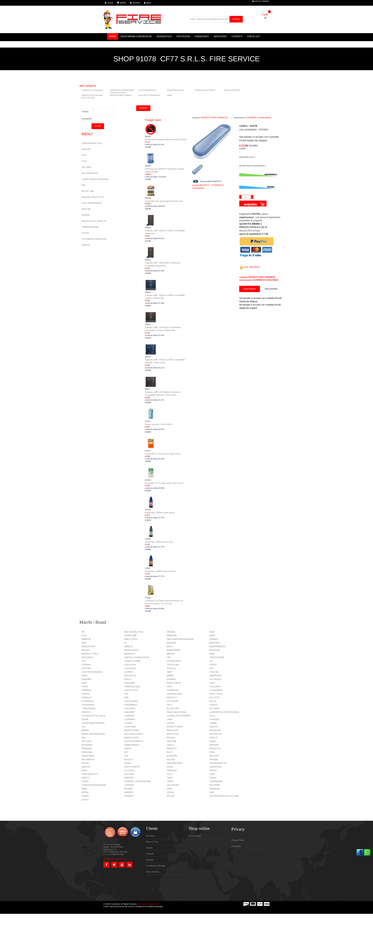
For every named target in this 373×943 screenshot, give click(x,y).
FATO (169, 686)
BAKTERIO (215, 643)
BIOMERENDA (173, 650)
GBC (126, 697)
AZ (125, 643)
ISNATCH (86, 712)
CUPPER (128, 672)
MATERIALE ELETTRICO (205, 90)
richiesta (243, 347)
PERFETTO (215, 748)
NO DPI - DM (88, 191)
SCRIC (170, 767)
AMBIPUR (86, 639)
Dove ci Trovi (152, 842)
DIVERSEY (87, 679)
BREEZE (171, 654)
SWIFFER (128, 778)
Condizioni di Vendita (155, 866)
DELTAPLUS (130, 675)
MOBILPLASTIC (131, 737)
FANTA (85, 686)
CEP (169, 657)
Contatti (237, 36)
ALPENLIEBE (130, 635)
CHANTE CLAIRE (132, 661)
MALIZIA (214, 726)
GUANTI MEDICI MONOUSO (95, 179)
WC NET (171, 796)
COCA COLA (130, 664)
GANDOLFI (87, 697)
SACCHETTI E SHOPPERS (149, 95)
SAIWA (127, 763)
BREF (212, 654)
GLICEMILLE (88, 701)
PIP (125, 752)
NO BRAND (87, 745)
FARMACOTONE (132, 686)
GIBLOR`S (172, 697)
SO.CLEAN (129, 770)
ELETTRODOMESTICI (147, 90)
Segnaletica (164, 36)
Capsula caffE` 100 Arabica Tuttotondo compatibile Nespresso (163, 263)
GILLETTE (214, 697)
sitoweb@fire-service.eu (114, 859)
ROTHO (85, 763)
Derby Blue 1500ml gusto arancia (160, 569)
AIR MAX (171, 632)
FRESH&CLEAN (174, 694)
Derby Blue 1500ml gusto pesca (159, 511)
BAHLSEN (171, 643)
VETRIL (85, 792)
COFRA (213, 664)
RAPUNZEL (172, 756)
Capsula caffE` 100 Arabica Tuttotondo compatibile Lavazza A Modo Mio (163, 327)
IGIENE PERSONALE (175, 90)
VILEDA (170, 792)
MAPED (85, 730)
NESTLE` (214, 737)
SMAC (84, 770)
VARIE (169, 95)
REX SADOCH (88, 759)
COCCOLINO (173, 664)
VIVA (212, 792)
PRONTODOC (88, 756)
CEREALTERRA (217, 657)
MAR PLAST (172, 730)
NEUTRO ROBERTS (133, 741)
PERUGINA (87, 752)
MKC (84, 737)
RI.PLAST (128, 759)
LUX (84, 726)
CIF (211, 661)
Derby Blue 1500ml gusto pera (159, 540)
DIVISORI (86, 149)
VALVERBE (215, 785)
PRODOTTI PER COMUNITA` (214, 117)
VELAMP (128, 788)
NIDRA (213, 741)
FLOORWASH (216, 690)
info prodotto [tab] (271, 289)
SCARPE (86, 215)
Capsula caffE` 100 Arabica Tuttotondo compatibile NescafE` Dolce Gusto (163, 392)
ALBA (212, 632)
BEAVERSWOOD (217, 646)
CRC (212, 668)
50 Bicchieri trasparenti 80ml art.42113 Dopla (165, 138)
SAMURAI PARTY (175, 763)
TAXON (213, 778)
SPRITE (213, 770)
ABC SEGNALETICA (133, 632)
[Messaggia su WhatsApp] (367, 852)
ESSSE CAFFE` (174, 683)
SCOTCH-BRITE (132, 767)
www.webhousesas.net (148, 904)
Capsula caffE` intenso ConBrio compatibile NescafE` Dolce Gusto (165, 360)
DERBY (170, 675)
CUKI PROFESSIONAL (92, 672)
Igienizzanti (202, 36)
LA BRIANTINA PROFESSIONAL (224, 712)
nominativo (243, 320)
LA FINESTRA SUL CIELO (93, 716)
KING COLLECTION (176, 712)
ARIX (84, 643)
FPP (126, 694)
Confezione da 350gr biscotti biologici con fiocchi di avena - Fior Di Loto (164, 601)
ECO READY (215, 679)
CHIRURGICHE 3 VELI (92, 143)
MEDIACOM (215, 730)
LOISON (128, 723)
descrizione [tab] (250, 289)
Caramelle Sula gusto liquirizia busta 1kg (163, 199)
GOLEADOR (172, 701)
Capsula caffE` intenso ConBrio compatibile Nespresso (165, 230)
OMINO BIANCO (132, 745)
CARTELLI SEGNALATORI (136, 657)
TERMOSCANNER (90, 227)
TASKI (170, 778)
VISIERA (85, 245)
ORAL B (170, 745)
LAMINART (129, 716)
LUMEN (213, 723)
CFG (84, 661)
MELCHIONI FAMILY (133, 734)
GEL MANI (86, 167)
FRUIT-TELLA (216, 694)
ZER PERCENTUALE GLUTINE (224, 796)
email (241, 334)
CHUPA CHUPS (174, 661)
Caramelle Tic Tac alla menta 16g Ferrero (164, 481)
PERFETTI (172, 748)
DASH (84, 675)
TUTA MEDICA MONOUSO (94, 239)
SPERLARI (172, 770)
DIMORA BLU (216, 675)
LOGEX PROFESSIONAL (93, 723)
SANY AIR (86, 209)
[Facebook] (360, 852)
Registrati (220, 36)
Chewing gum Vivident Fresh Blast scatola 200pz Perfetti (164, 169)
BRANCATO (129, 654)
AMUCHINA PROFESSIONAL (180, 639)
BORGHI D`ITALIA (90, 654)
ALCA (84, 635)
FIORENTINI (172, 690)
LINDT (170, 719)
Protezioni (183, 36)
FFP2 (84, 155)
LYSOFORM (130, 726)
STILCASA (129, 774)
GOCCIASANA (131, 701)
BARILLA (128, 646)
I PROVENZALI (89, 708)
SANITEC (86, 767)
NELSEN (171, 737)
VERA (169, 788)
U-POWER (129, 785)
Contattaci (236, 846)
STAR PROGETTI (90, 774)
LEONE (85, 719)
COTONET (87, 668)
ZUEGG (85, 799)
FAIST (212, 683)
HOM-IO (213, 705)
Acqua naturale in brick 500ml (158, 422)
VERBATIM (215, 788)
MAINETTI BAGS (175, 726)
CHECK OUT (253, 36)
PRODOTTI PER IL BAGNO (121, 95)
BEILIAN (85, 650)
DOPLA (127, 679)
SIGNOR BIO (216, 767)
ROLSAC (171, 759)
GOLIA (213, 701)
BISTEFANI (215, 650)
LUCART (171, 723)
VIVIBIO (85, 796)
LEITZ (212, 716)
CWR (169, 672)
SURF (212, 774)
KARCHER (129, 712)
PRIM (212, 752)
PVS (126, 756)
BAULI (170, 646)
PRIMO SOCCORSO (232, 90)
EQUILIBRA (129, 683)
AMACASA (172, 635)
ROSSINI (214, 759)
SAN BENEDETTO (218, 763)
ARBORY (214, 639)
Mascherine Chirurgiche (136, 36)
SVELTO (85, 778)
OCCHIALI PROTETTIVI (93, 197)
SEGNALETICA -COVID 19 (94, 221)
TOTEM (85, 233)
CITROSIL (86, 664)
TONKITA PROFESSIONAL (94, 785)
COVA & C (171, 668)
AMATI (213, 635)
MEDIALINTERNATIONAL (93, 734)
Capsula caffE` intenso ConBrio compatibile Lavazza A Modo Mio (165, 295)
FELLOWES (215, 686)
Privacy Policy (237, 840)
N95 (83, 185)
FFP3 (84, 161)
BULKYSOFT (88, 657)
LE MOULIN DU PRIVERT (179, 716)
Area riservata (152, 871)
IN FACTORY (173, 708)
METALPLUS (173, 734)
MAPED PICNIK (131, 730)
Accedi (149, 848)
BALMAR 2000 (88, 646)
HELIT (170, 705)
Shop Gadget (195, 836)
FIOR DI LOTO (131, 690)
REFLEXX (214, 756)
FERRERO (87, 690)
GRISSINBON (130, 705)
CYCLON (214, 672)
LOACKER (214, 719)
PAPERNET (87, 748)
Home (112, 36)
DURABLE (171, 679)
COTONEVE (130, 668)
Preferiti (149, 854)
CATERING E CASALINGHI (92, 90)
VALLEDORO (173, 785)
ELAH (84, 683)
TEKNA (85, 781)
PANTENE (214, 745)
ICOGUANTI (130, 708)
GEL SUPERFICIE (90, 173)
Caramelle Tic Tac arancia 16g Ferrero (163, 452)
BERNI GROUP (131, 650)
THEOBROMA (216, 781)
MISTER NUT (216, 734)
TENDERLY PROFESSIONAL (137, 781)
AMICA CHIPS (130, 639)
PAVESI (127, 748)
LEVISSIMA (129, 719)
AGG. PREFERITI (252, 267)
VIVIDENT (129, 796)
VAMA (84, 788)
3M (83, 632)
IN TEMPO (214, 708)
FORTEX (86, 694)
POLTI (170, 752)
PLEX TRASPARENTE (92, 203)
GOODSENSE (88, 705)
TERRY (170, 781)
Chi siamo (150, 836)
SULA (169, 774)
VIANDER (128, 792)
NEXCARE (171, 741)
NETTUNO (87, 741)
